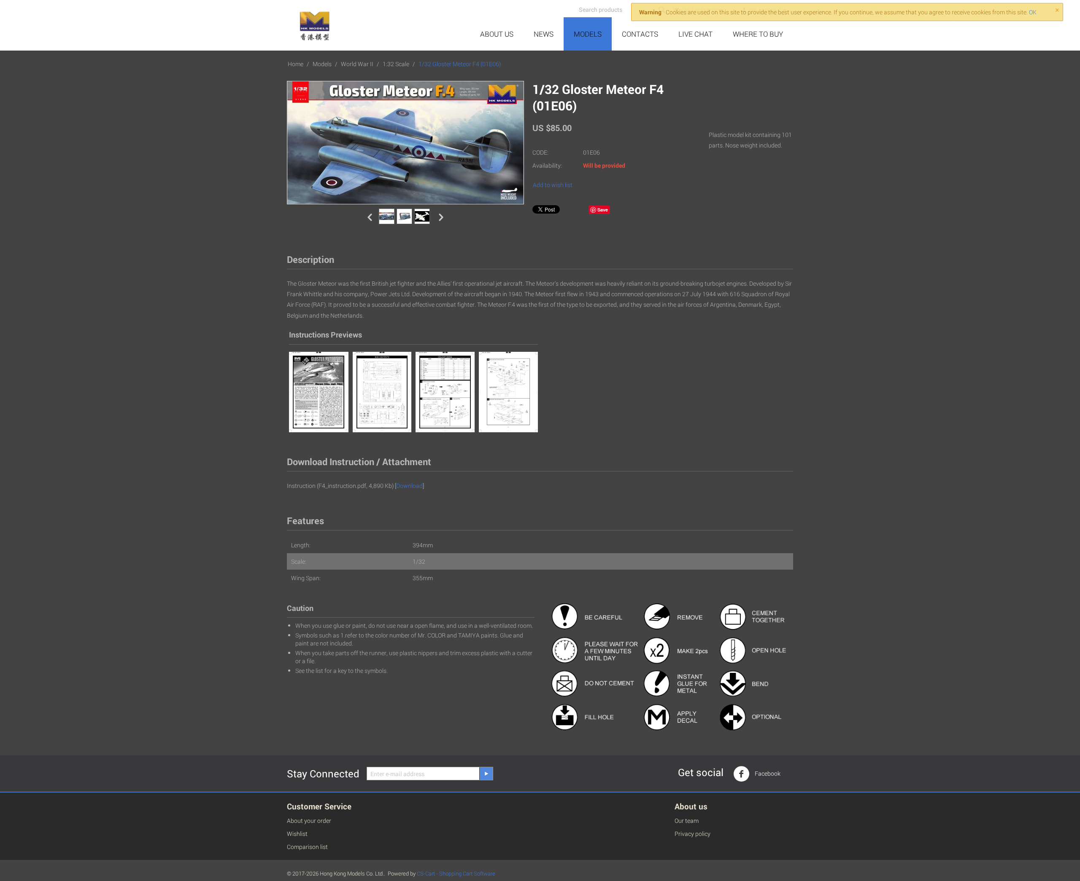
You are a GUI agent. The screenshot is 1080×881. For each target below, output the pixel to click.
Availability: (547, 165)
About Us (496, 34)
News (544, 34)
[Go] (486, 773)
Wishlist (297, 834)
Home (295, 64)
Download (409, 486)
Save (602, 209)
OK (1033, 12)
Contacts (640, 34)
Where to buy (758, 34)
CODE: (540, 152)
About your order (309, 821)
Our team (687, 821)
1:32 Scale (396, 64)
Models (588, 34)
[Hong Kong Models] (314, 24)
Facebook (766, 773)
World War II (357, 64)
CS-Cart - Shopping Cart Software (456, 873)
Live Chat (695, 34)
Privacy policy (692, 834)
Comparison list (307, 847)
